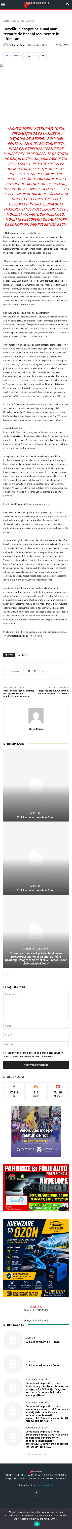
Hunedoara (22, 655)
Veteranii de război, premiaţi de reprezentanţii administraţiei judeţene (18, 693)
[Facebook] (36, 1493)
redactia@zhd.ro (45, 1485)
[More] (43, 55)
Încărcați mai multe (35, 1454)
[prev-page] (5, 974)
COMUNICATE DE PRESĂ (35, 949)
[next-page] (11, 974)
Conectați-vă (36, 1085)
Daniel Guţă (18, 45)
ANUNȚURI (35, 813)
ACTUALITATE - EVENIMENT (23, 20)
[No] (67, 1518)
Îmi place (14, 1085)
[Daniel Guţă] (6, 45)
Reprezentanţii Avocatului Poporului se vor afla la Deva (53, 692)
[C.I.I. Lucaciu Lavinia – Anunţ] (36, 785)
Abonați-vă (58, 1085)
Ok (36, 1524)
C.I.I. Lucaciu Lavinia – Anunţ (36, 817)
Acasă (6, 20)
